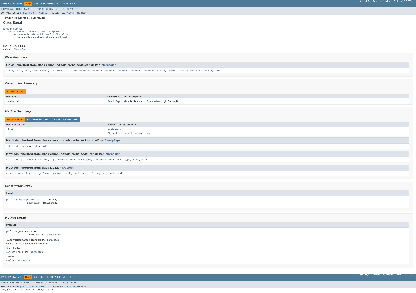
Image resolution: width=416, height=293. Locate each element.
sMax (59, 70)
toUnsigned (84, 159)
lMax (27, 70)
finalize (31, 173)
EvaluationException (48, 234)
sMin (67, 70)
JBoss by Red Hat (28, 289)
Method (43, 13)
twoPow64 (149, 70)
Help (72, 3)
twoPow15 (84, 70)
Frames (40, 9)
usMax (199, 70)
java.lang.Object (12, 28)
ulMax (181, 70)
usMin (208, 70)
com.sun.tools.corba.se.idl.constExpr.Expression (35, 31)
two (75, 70)
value (135, 159)
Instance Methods (38, 119)
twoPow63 (136, 70)
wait (105, 173)
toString (95, 173)
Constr (33, 13)
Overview (6, 3)
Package (17, 3)
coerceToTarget (15, 159)
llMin (18, 70)
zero (217, 70)
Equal (111, 101)
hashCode (57, 173)
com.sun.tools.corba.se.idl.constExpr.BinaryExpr (40, 34)
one (52, 70)
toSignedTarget (66, 159)
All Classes (69, 9)
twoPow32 (123, 70)
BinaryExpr (20, 49)
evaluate (113, 129)
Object (11, 129)
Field (24, 13)
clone (9, 173)
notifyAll (81, 173)
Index (65, 3)
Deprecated (53, 3)
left (9, 146)
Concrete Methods (66, 119)
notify (69, 173)
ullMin (171, 70)
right (35, 146)
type (119, 159)
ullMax (161, 70)
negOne (44, 70)
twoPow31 (110, 70)
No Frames (51, 9)
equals (19, 173)
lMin (35, 70)
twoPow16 (97, 70)
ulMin (190, 70)
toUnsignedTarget (103, 159)
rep (46, 159)
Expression (108, 65)
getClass (44, 173)
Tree (42, 3)
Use (36, 3)
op (23, 146)
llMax (9, 70)
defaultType (34, 159)
